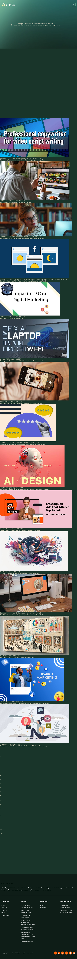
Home (3, 905)
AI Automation (25, 905)
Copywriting (25, 910)
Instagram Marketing (28, 924)
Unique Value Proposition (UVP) (27, 933)
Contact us (5, 915)
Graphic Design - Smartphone (26, 921)
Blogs (3, 912)
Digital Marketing (26, 912)
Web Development (27, 941)
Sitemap (43, 907)
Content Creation (27, 907)
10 (1, 808)
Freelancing (25, 917)
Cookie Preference (66, 912)
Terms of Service (65, 907)
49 (1, 829)
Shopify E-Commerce (28, 929)
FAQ (41, 905)
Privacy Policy (64, 905)
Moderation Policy (66, 910)
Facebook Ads (26, 915)
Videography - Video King (28, 937)
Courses (4, 910)
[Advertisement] (38, 72)
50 (1, 833)
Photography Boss (27, 927)
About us (5, 907)
